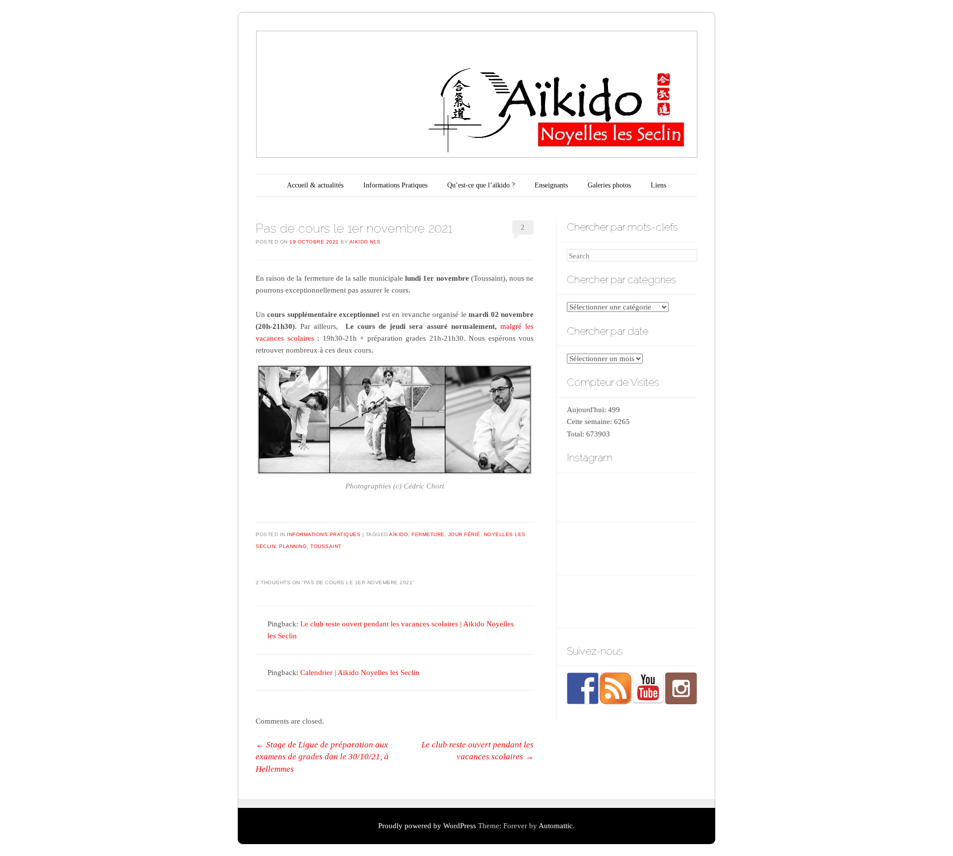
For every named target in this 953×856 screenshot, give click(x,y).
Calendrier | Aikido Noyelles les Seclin (359, 672)
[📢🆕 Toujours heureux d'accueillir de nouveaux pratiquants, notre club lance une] (676, 549)
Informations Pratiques (395, 185)
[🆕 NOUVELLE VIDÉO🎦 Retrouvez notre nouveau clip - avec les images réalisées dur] (586, 602)
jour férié (464, 534)
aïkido (398, 534)
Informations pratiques (323, 534)
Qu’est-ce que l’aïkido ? (481, 185)
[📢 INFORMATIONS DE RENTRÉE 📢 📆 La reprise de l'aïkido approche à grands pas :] (631, 602)
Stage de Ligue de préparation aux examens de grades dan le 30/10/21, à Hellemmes (322, 756)
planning (293, 546)
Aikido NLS (365, 242)
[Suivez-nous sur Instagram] (681, 688)
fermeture (428, 534)
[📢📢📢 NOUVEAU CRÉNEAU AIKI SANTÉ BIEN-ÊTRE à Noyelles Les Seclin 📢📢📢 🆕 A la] (631, 549)
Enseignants (551, 185)
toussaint (325, 546)
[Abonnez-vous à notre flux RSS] (615, 688)
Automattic (556, 826)
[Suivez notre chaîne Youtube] (648, 688)
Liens (658, 185)
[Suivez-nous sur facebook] (583, 688)
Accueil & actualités (315, 185)
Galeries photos (609, 185)
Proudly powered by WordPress (427, 826)
